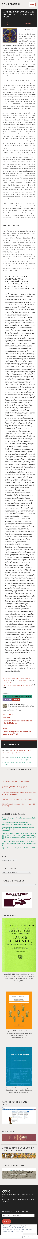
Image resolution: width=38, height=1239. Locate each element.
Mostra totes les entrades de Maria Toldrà (21, 706)
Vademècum (11, 3)
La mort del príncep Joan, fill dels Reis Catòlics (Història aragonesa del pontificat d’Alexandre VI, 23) (19, 843)
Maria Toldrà (23, 680)
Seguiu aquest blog (15, 1211)
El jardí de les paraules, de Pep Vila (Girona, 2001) (19, 848)
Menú (32, 4)
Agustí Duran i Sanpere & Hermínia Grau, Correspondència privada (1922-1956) (14, 787)
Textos (16, 699)
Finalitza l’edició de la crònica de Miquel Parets (17, 799)
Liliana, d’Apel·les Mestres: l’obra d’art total (15, 781)
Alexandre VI (13, 710)
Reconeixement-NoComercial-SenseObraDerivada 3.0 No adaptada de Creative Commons (18, 1199)
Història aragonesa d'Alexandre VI (17, 696)
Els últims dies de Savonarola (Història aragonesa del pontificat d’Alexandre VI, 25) (17, 823)
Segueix (6, 1221)
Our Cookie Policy (18, 1231)
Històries (7, 699)
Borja (19, 710)
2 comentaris (28, 23)
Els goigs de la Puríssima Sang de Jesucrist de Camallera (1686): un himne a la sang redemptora (18, 829)
